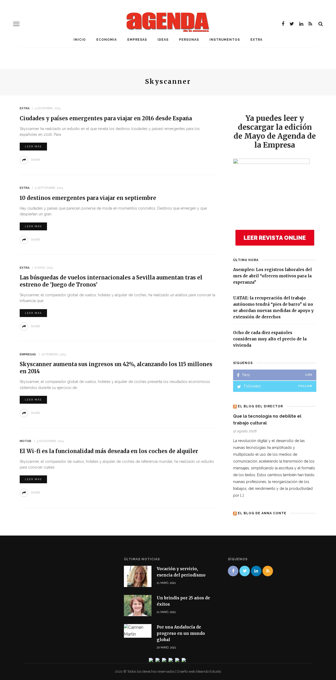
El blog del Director (260, 406)
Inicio (80, 39)
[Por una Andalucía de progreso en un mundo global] (137, 630)
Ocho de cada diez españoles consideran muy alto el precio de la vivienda (270, 339)
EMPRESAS (137, 39)
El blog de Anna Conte (262, 513)
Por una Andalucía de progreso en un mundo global (181, 633)
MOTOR (25, 441)
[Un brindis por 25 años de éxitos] (137, 605)
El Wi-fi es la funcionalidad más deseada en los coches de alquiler (109, 451)
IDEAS (163, 39)
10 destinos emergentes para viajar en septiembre (88, 198)
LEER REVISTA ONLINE (275, 237)
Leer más (33, 146)
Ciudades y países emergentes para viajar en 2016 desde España (106, 118)
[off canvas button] (16, 24)
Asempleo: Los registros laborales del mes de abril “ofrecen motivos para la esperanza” (272, 276)
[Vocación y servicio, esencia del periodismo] (137, 575)
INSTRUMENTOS (224, 39)
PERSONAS (189, 39)
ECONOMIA (106, 39)
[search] (321, 23)
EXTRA (256, 39)
